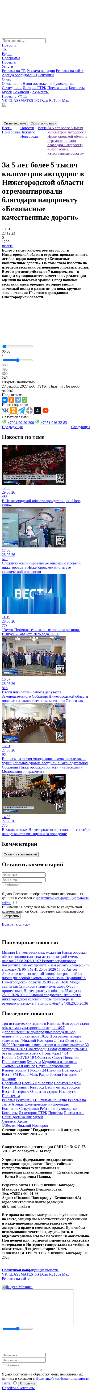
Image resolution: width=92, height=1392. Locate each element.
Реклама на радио (41, 71)
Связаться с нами (43, 123)
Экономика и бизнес (18, 1066)
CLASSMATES (20, 100)
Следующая (80, 427)
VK (5, 100)
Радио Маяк (28, 1074)
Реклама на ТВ (14, 71)
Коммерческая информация (47, 1104)
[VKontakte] (5, 400)
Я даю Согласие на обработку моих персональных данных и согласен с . (45, 898)
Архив (22, 1121)
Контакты (77, 88)
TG (36, 100)
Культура (34, 1062)
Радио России (50, 1074)
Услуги (7, 66)
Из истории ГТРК (33, 1113)
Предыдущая (12, 427)
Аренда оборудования (19, 75)
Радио (7, 54)
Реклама (8, 1100)
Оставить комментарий (20, 854)
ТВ (4, 49)
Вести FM (10, 1074)
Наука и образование (53, 1066)
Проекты (9, 62)
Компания (10, 1108)
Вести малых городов (62, 1087)
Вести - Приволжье (37, 1083)
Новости (9, 45)
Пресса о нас (57, 88)
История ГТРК (34, 88)
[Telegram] (18, 400)
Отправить (11, 916)
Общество (43, 1057)
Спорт (57, 1057)
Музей (7, 92)
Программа (11, 58)
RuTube (55, 100)
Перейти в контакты (18, 1388)
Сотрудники (12, 88)
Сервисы (9, 1121)
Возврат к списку (16, 924)
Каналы (8, 1070)
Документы (39, 92)
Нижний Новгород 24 (64, 1070)
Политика (71, 1057)
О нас (6, 79)
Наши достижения (37, 83)
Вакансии (21, 92)
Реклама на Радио (52, 1100)
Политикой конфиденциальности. (30, 1270)
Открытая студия (44, 1091)
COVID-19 (25, 1057)
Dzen (44, 100)
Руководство (63, 83)
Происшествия (14, 1062)
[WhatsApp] (24, 400)
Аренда (18, 1104)
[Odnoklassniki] (11, 400)
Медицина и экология (59, 1062)
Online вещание (15, 123)
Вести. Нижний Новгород (23, 1087)
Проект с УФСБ (14, 96)
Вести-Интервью (15, 1091)
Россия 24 (38, 1070)
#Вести (7, 246)
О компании (12, 83)
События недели (67, 1083)
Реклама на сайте (70, 71)
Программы (11, 1083)
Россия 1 (22, 1070)
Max (65, 100)
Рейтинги (46, 75)
